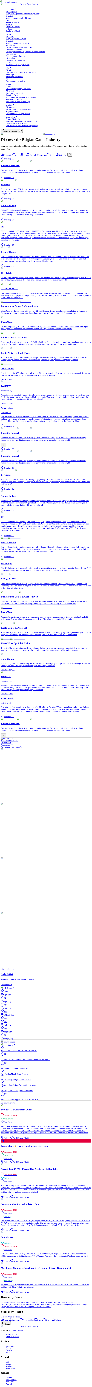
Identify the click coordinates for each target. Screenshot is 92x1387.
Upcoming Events (8, 1103)
